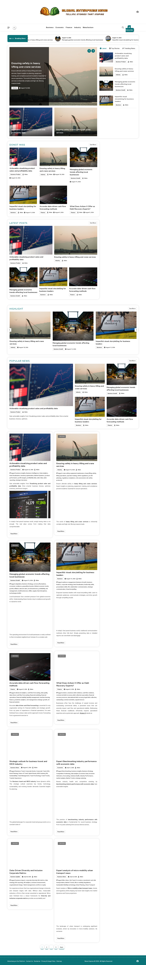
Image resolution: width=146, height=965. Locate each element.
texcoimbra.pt (109, 483)
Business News (15, 767)
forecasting (66, 776)
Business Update (15, 876)
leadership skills (89, 584)
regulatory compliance (68, 478)
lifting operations (61, 475)
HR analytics (27, 882)
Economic (60, 27)
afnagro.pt (108, 438)
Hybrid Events (33, 773)
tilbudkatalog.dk (110, 486)
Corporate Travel (41, 771)
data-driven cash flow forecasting (19, 695)
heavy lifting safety (90, 473)
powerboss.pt (109, 435)
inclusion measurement (38, 882)
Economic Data (83, 773)
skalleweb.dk (109, 499)
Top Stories (115, 48)
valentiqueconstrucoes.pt (113, 481)
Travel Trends (45, 775)
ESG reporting (19, 882)
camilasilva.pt (109, 440)
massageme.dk (110, 510)
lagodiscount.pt (110, 451)
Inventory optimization (27, 475)
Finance (69, 27)
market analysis (60, 778)
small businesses (23, 591)
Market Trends (70, 778)
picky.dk (107, 505)
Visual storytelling (71, 589)
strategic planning (80, 778)
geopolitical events (28, 586)
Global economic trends (41, 586)
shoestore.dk (109, 494)
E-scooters (79, 880)
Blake (131, 62)
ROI (69, 587)
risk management (32, 699)
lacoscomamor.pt (111, 454)
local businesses (33, 588)
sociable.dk (108, 497)
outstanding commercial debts (65, 699)
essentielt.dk (109, 491)
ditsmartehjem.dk (110, 502)
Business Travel (20, 771)
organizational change (16, 885)
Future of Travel (23, 773)
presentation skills (61, 587)
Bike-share (65, 880)
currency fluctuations (39, 584)
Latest (104, 48)
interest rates (23, 588)
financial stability (21, 697)
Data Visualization (14, 475)
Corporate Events (30, 771)
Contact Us (29, 961)
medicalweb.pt (110, 448)
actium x (64, 693)
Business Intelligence (32, 473)
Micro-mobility (79, 882)
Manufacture (88, 27)
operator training (72, 475)
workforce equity (40, 885)
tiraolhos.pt (109, 516)
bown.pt (107, 459)
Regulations (87, 882)
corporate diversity (31, 880)
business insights (20, 473)
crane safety (66, 473)
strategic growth (42, 699)
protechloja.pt (109, 446)
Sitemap (59, 961)
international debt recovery (76, 697)
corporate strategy (67, 584)
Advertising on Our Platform (16, 961)
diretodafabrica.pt (111, 462)
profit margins (22, 478)
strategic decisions (21, 480)
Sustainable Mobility (62, 885)
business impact (20, 880)
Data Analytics (44, 473)
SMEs (30, 591)
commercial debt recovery (64, 695)
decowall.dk (109, 513)
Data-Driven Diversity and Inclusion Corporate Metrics (26, 871)
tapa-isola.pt (109, 467)
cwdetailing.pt (109, 475)
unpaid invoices (79, 699)
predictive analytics (20, 699)
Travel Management (23, 775)
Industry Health (75, 776)
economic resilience (15, 586)
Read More (14, 533)
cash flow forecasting (33, 693)
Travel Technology (35, 775)
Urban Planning (80, 885)
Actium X (83, 713)
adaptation (18, 584)
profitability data (31, 478)
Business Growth (120, 90)
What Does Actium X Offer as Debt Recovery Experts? (72, 684)
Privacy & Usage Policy (48, 961)
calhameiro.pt (109, 470)
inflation (16, 588)
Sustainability (13, 775)
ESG (48, 771)
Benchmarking (66, 771)
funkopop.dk (109, 508)
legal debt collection (90, 697)
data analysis (75, 773)
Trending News (129, 48)
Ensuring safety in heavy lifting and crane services (75, 257)
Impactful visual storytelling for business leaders (94, 40)
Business (50, 27)
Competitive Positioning (63, 773)
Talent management (29, 885)
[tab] (103, 48)
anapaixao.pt (109, 443)
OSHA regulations (82, 475)
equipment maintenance (77, 473)
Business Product (121, 62)
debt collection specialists (80, 695)
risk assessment (81, 478)
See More (93, 144)
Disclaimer (37, 961)
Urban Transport (90, 885)
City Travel (72, 880)
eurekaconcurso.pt (111, 456)
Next (61, 947)
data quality (44, 693)
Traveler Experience (15, 778)
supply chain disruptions (39, 591)
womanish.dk (109, 489)
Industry (77, 27)
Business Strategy (27, 584)
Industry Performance (86, 776)
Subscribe (129, 30)
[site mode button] (14, 27)
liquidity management (33, 697)
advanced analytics (21, 693)
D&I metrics (41, 880)
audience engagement (69, 582)
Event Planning (13, 773)
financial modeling (35, 695)
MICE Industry (41, 773)
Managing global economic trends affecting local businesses (48, 40)
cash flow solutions (88, 693)
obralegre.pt (109, 478)
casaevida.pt (109, 473)
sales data (40, 478)
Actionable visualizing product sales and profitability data (123, 55)
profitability (42, 588)
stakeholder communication (78, 587)
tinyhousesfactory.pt (112, 465)
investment (86, 880)
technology (72, 885)
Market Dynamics (39, 475)
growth (11, 588)
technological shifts (15, 593)
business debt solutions (75, 693)
